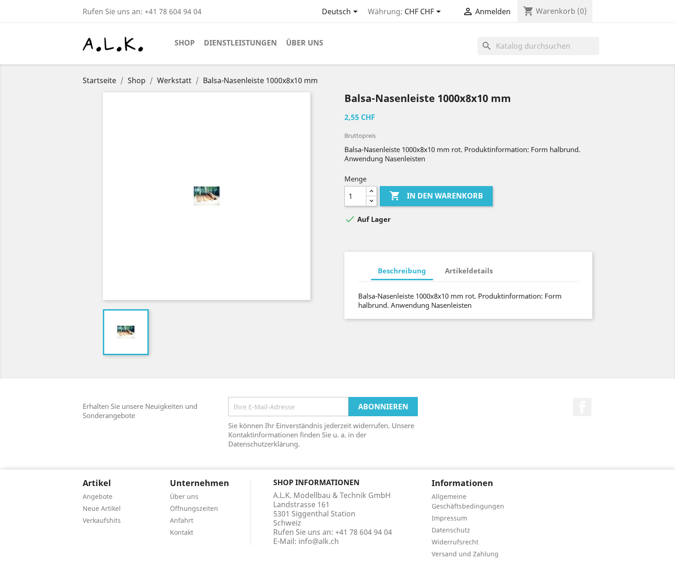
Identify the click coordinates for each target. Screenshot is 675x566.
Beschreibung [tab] (402, 270)
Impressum (449, 518)
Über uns (304, 43)
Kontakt (181, 532)
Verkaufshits (102, 520)
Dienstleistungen (240, 43)
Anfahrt (181, 520)
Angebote (97, 496)
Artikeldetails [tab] (469, 270)
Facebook (582, 407)
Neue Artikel (102, 508)
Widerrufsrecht (455, 542)
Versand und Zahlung (465, 553)
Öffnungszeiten (194, 508)
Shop (184, 43)
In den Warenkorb (436, 195)
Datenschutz (451, 530)
